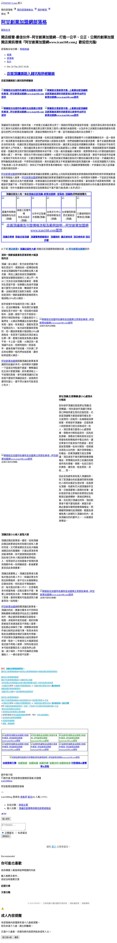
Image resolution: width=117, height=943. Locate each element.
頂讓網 (68, 194)
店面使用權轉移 (9, 721)
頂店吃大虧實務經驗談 (28, 672)
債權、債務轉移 (9, 724)
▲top (3, 813)
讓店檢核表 (66, 237)
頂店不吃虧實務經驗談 (9, 700)
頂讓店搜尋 (8, 237)
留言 (30, 797)
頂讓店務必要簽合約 (42, 686)
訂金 (46, 700)
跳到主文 (5, 30)
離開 (16, 937)
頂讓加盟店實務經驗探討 (48, 672)
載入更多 (6, 819)
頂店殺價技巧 (25, 700)
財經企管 (23, 805)
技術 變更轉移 (43, 715)
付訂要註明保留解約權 (44, 706)
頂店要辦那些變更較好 (24, 692)
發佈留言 (6, 836)
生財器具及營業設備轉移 (12, 718)
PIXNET (37, 903)
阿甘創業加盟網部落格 (24, 22)
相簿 (9, 55)
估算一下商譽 (29, 706)
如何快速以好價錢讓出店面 (12, 683)
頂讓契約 (55, 237)
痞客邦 (23, 797)
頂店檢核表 (79, 237)
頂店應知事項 (37, 700)
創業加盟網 (49, 194)
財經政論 (24, 49)
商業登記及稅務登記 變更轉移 (14, 712)
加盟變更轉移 (20, 715)
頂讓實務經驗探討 (40, 237)
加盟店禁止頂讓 (26, 680)
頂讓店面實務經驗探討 (14, 669)
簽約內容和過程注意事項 (11, 709)
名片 (9, 61)
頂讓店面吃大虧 (28, 249)
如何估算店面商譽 (46, 683)
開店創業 (13, 249)
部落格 (10, 58)
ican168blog (6, 781)
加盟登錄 (22, 763)
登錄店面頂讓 (36, 194)
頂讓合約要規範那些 (23, 686)
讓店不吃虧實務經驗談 (9, 680)
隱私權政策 (74, 903)
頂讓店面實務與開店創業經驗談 (35, 808)
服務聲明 (85, 903)
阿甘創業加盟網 (9, 174)
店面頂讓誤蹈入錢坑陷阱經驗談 (31, 74)
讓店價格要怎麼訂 (30, 683)
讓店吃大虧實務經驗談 (9, 672)
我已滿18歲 (7, 937)
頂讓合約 (6, 686)
